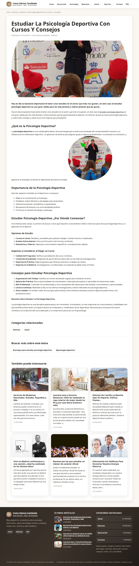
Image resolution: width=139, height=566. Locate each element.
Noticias (107, 4)
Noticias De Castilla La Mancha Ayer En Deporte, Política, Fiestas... (108, 397)
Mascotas (85, 4)
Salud (96, 4)
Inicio (51, 4)
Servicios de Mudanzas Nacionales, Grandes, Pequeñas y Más (29, 397)
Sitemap (19, 532)
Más (127, 4)
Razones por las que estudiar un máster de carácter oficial (69, 462)
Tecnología (74, 4)
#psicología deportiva (65, 350)
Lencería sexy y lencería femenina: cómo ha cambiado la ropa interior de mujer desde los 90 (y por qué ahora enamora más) (69, 400)
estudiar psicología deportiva (112, 112)
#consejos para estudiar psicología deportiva (32, 350)
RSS (27, 532)
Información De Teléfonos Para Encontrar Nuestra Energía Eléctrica (108, 464)
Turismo (119, 4)
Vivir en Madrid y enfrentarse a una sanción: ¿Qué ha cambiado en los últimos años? (29, 464)
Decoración (61, 4)
